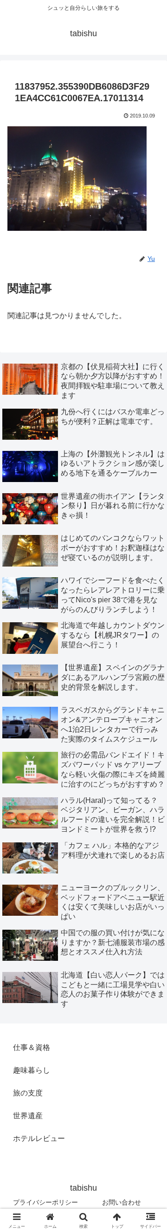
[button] (149, 1136)
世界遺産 (28, 1116)
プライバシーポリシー (45, 1202)
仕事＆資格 (31, 1047)
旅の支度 (28, 1093)
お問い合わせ (121, 1202)
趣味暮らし (31, 1070)
